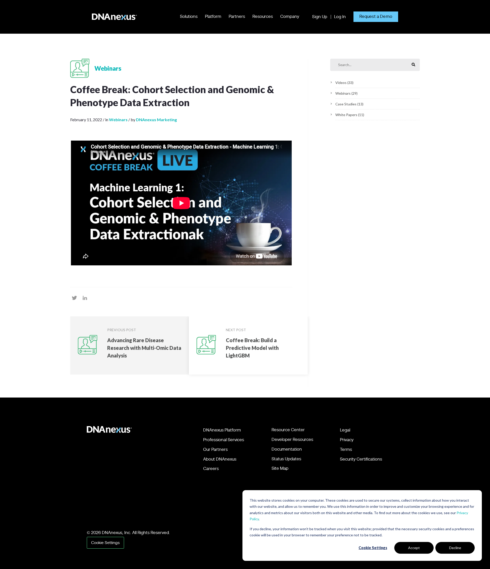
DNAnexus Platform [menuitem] (222, 430)
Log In (340, 17)
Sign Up (319, 17)
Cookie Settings (373, 548)
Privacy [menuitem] (346, 440)
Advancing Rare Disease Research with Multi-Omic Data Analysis (144, 347)
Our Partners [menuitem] (215, 449)
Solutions (189, 16)
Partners (237, 16)
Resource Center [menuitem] (288, 430)
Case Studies (349, 104)
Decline (455, 548)
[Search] (413, 65)
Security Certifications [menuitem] (361, 459)
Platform (213, 16)
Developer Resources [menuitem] (292, 439)
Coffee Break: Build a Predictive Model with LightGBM (252, 347)
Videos (344, 82)
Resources (262, 16)
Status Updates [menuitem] (286, 459)
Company (289, 16)
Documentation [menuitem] (287, 449)
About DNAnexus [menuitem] (219, 459)
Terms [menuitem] (346, 449)
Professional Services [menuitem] (223, 440)
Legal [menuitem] (345, 430)
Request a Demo (375, 16)
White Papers (349, 115)
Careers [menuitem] (211, 468)
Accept (414, 548)
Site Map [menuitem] (280, 468)
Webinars (346, 93)
